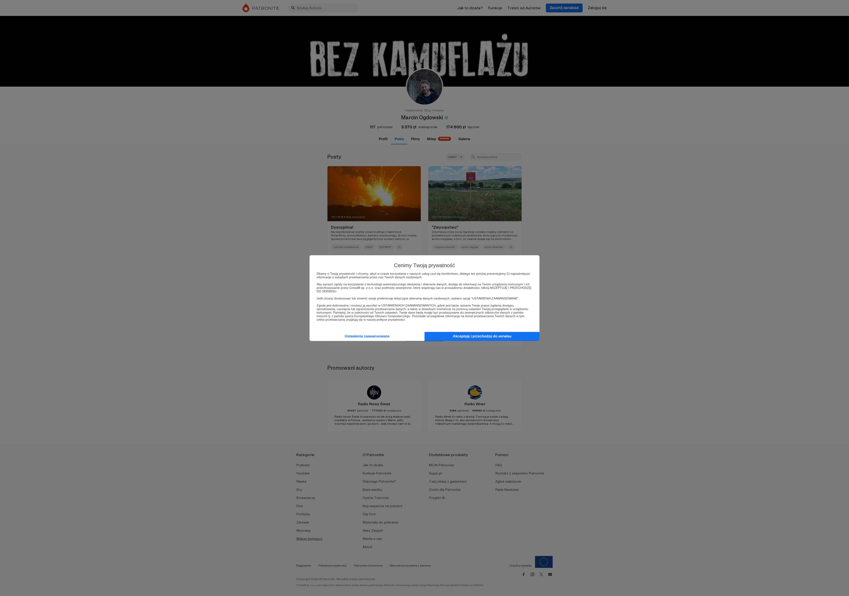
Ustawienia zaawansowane (367, 336)
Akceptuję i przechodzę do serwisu (482, 336)
